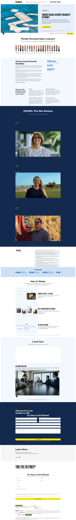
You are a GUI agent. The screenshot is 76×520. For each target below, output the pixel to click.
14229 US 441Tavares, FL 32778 (15, 29)
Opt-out (39, 509)
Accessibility (36, 509)
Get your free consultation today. (20, 82)
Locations (31, 2)
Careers (38, 506)
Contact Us (40, 506)
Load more (17, 457)
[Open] (46, 2)
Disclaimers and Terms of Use (34, 519)
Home (42, 5)
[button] (16, 242)
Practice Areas (36, 2)
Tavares (50, 5)
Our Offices (45, 5)
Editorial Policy (42, 509)
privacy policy (32, 437)
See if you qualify (46, 26)
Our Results (27, 2)
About (40, 2)
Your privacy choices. (28, 514)
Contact (44, 2)
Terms (25, 437)
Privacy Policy (29, 519)
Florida (48, 5)
